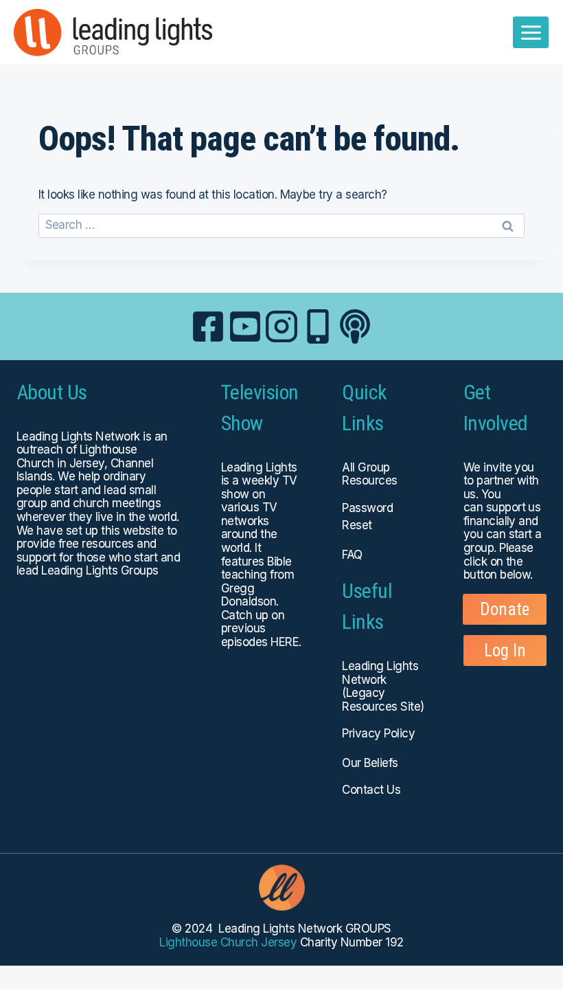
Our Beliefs (370, 763)
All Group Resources (369, 474)
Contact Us (371, 790)
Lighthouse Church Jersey (228, 942)
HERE (285, 642)
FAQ (352, 555)
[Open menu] (530, 32)
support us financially (502, 514)
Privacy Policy (378, 733)
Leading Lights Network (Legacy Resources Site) (383, 686)
